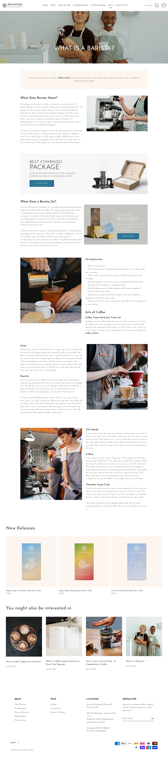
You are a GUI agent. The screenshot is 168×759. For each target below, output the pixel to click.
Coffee (53, 705)
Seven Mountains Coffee (24, 750)
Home (45, 5)
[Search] (157, 5)
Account (148, 5)
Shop (53, 5)
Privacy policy (20, 720)
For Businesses (80, 5)
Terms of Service (21, 712)
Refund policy (20, 716)
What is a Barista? (135, 661)
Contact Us (122, 5)
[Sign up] (152, 718)
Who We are (20, 705)
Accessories (56, 708)
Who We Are (64, 5)
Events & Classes (58, 712)
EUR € (13, 743)
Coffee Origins (98, 5)
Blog (110, 5)
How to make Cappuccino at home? (23, 662)
